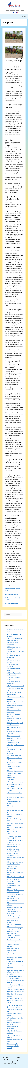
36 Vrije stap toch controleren (15, 998)
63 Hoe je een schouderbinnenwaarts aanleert (13, 885)
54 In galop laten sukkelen (14, 924)
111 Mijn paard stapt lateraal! (15, 686)
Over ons (12, 10)
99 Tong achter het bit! (13, 736)
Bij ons (17, 10)
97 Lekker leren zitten (13, 742)
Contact (22, 10)
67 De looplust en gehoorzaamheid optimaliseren (12, 868)
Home (7, 10)
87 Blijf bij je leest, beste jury (15, 782)
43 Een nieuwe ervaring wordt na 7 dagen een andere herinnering (15, 972)
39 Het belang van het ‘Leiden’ (15, 989)
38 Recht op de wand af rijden (15, 991)
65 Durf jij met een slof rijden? (15, 877)
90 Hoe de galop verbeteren (15, 771)
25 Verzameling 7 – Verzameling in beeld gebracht (13, 1046)
